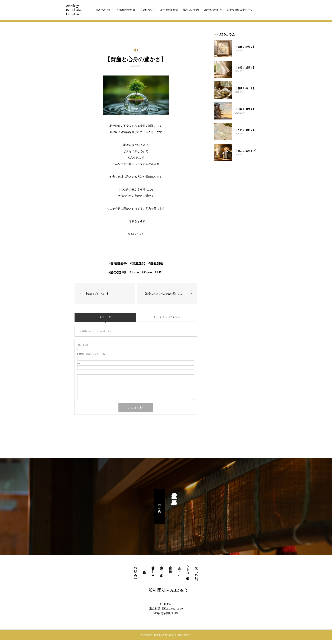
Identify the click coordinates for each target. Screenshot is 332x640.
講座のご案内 (191, 9)
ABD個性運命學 (126, 9)
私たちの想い (104, 9)
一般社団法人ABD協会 (166, 590)
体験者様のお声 (213, 9)
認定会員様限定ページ (240, 9)
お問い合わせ (135, 571)
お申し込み (159, 506)
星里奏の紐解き (169, 9)
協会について (147, 9)
